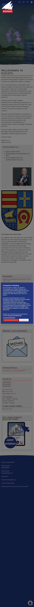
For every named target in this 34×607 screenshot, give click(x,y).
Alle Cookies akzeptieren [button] (11, 320)
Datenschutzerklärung (14, 315)
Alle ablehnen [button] (24, 320)
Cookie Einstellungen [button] (9, 317)
